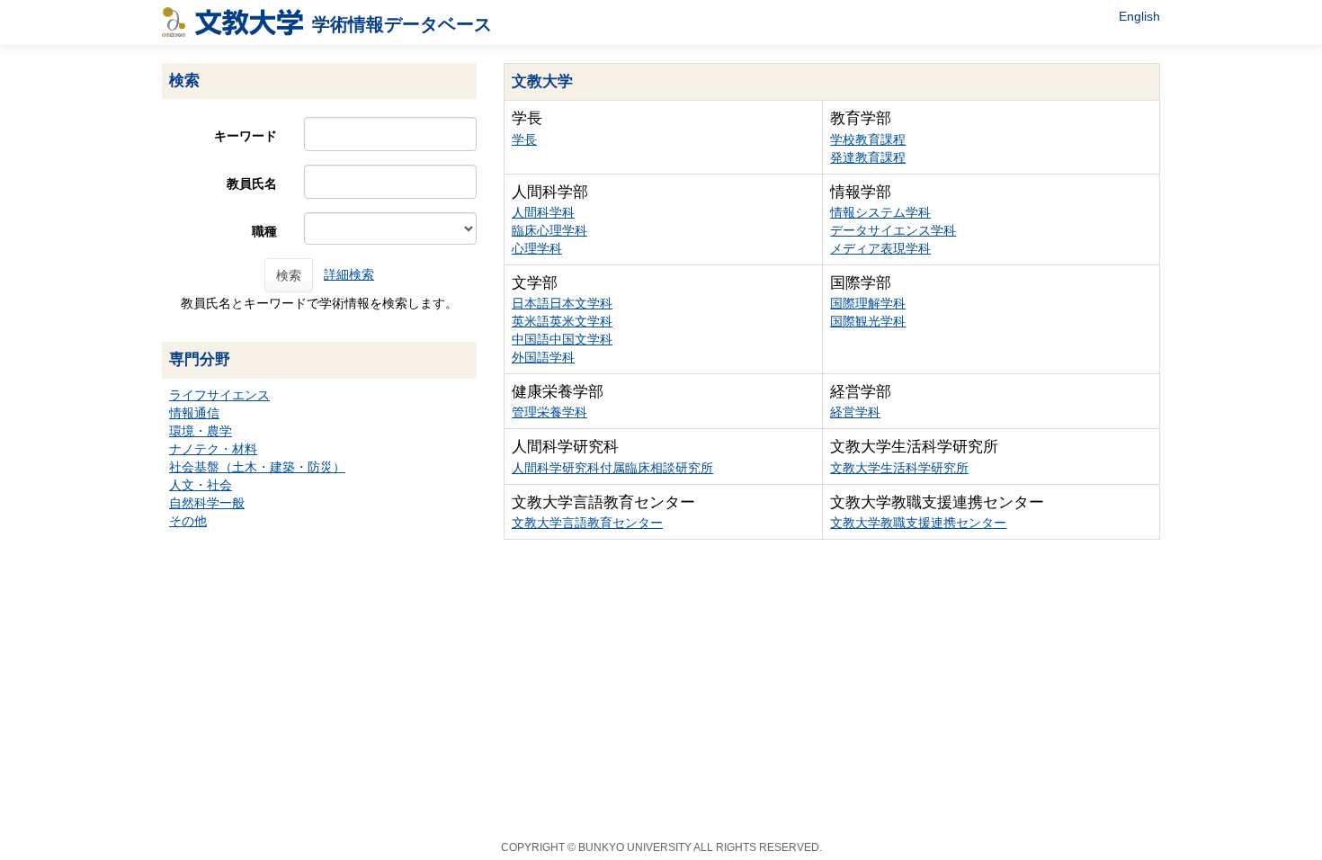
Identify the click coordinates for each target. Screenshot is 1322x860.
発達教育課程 (868, 157)
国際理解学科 (868, 303)
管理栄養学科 (549, 412)
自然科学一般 (207, 503)
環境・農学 (200, 431)
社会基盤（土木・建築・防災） (257, 467)
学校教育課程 (868, 139)
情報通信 (194, 413)
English (1139, 16)
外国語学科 (543, 357)
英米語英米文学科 (562, 321)
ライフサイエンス (219, 395)
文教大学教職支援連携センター (918, 522)
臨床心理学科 (549, 230)
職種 (264, 231)
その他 (188, 521)
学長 (524, 139)
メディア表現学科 (880, 248)
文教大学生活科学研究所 (899, 468)
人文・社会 (200, 485)
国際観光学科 (868, 321)
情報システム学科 (880, 212)
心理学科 (537, 248)
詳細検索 (349, 274)
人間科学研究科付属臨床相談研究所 (612, 468)
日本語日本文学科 (562, 303)
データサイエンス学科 (893, 230)
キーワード (245, 136)
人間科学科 (543, 212)
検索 (288, 275)
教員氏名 (252, 183)
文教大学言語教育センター (587, 522)
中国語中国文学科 (562, 339)
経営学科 (855, 412)
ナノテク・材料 (213, 449)
